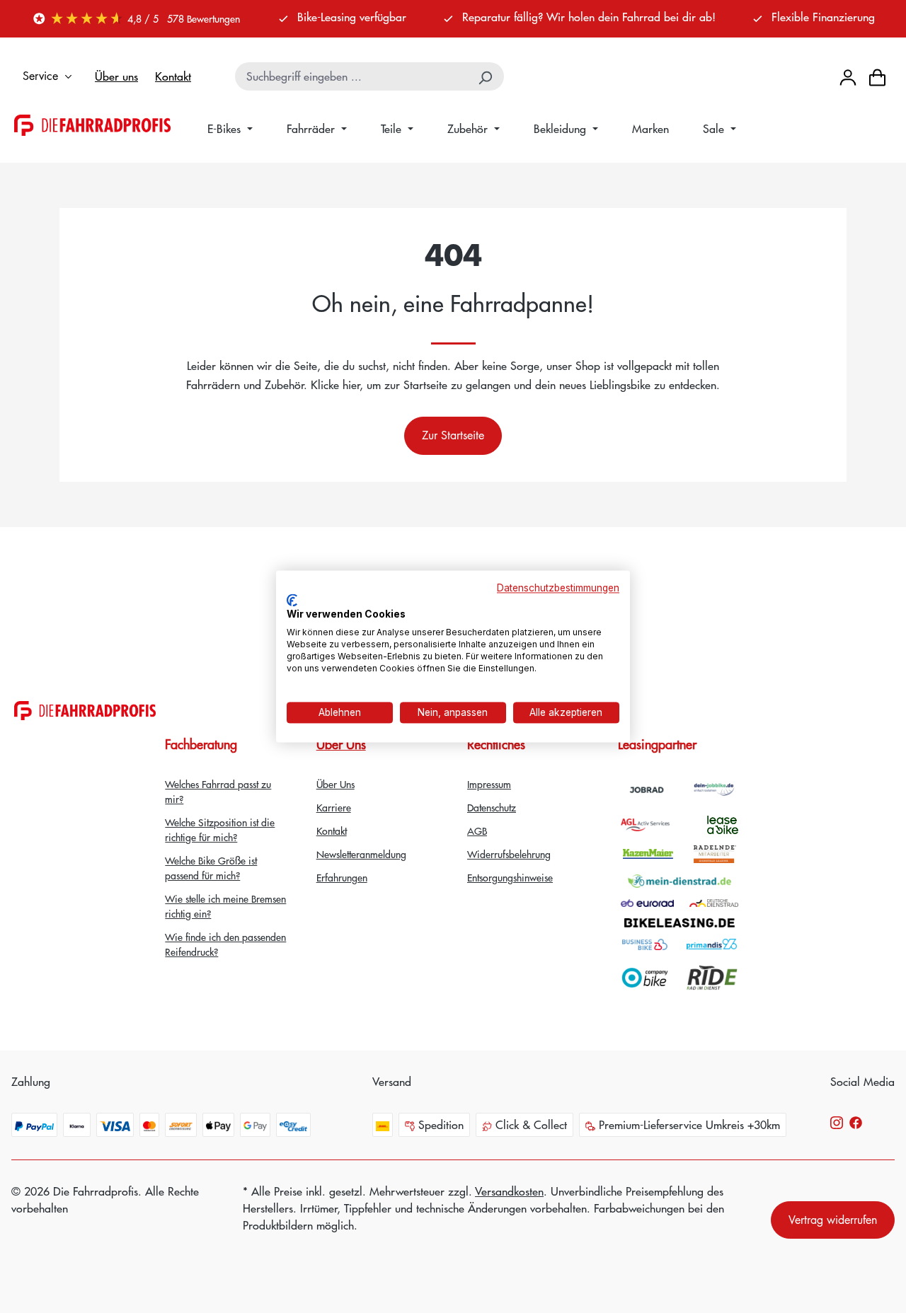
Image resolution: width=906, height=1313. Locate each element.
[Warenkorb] (877, 76)
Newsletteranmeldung (361, 854)
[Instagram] (836, 1121)
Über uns (116, 76)
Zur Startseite (453, 435)
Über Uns (341, 744)
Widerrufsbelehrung (509, 854)
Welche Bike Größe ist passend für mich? (211, 867)
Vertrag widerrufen (833, 1219)
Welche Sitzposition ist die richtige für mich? (220, 829)
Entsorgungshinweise (510, 877)
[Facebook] (856, 1121)
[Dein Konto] (848, 76)
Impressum (489, 784)
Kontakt (173, 76)
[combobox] (352, 76)
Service (40, 75)
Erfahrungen (341, 877)
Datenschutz (491, 807)
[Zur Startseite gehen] (92, 125)
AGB (477, 830)
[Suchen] (486, 76)
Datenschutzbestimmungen (558, 588)
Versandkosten (509, 1191)
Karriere (333, 807)
